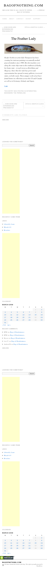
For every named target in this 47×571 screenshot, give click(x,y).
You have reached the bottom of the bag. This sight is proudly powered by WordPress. (23, 565)
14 (29, 315)
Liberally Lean (9, 224)
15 (36, 315)
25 (11, 320)
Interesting (31, 91)
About (11, 19)
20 (23, 317)
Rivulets (7, 230)
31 (5, 322)
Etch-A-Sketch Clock (35, 27)
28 (29, 320)
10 (5, 315)
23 (42, 317)
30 (42, 320)
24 (5, 320)
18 (11, 317)
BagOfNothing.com (23, 5)
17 (5, 317)
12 (17, 315)
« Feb (4, 325)
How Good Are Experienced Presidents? (9, 29)
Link (6, 86)
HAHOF (28, 19)
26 (17, 320)
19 (17, 317)
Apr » (9, 325)
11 (11, 315)
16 (42, 315)
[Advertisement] (11, 181)
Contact (20, 19)
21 (29, 317)
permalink (21, 93)
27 (23, 320)
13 (23, 315)
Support (36, 19)
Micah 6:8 (7, 227)
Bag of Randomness (17, 332)
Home (4, 19)
